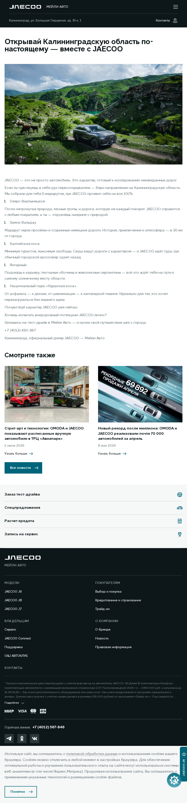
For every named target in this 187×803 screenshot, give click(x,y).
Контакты (14, 668)
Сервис (10, 629)
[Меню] (175, 6)
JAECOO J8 (13, 600)
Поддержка (14, 647)
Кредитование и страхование (118, 600)
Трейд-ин (102, 609)
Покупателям (107, 583)
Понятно (17, 791)
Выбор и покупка (108, 591)
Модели (12, 583)
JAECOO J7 (13, 609)
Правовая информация (113, 647)
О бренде (102, 629)
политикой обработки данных (92, 754)
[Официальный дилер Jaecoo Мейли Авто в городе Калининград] (25, 7)
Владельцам (17, 621)
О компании (106, 621)
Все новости (20, 467)
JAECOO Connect (18, 638)
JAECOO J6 (13, 591)
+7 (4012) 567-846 (48, 727)
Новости (102, 638)
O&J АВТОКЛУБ (16, 655)
